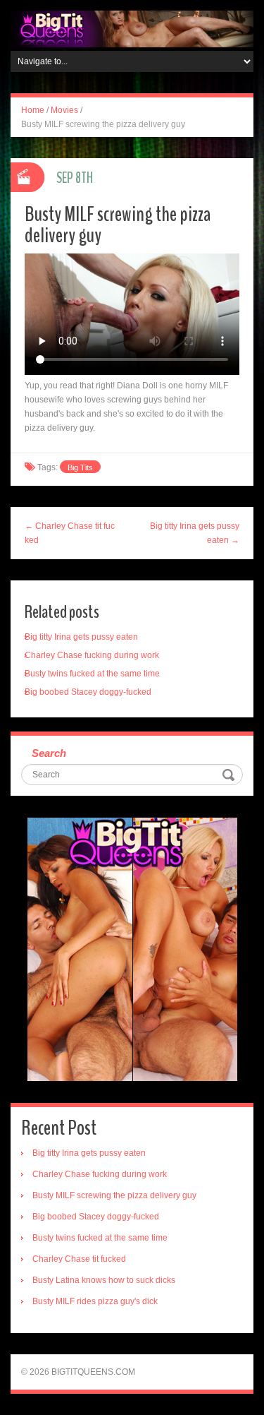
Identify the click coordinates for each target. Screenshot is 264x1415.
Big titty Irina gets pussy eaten (81, 637)
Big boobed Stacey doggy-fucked (88, 692)
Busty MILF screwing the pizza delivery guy (114, 1195)
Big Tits (80, 467)
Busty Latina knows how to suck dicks (103, 1280)
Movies (64, 110)
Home (32, 110)
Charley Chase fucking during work (92, 655)
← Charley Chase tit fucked (70, 533)
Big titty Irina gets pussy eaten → (194, 533)
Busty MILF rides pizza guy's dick (95, 1301)
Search (49, 753)
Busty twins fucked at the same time (92, 674)
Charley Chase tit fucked (79, 1259)
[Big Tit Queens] (132, 28)
